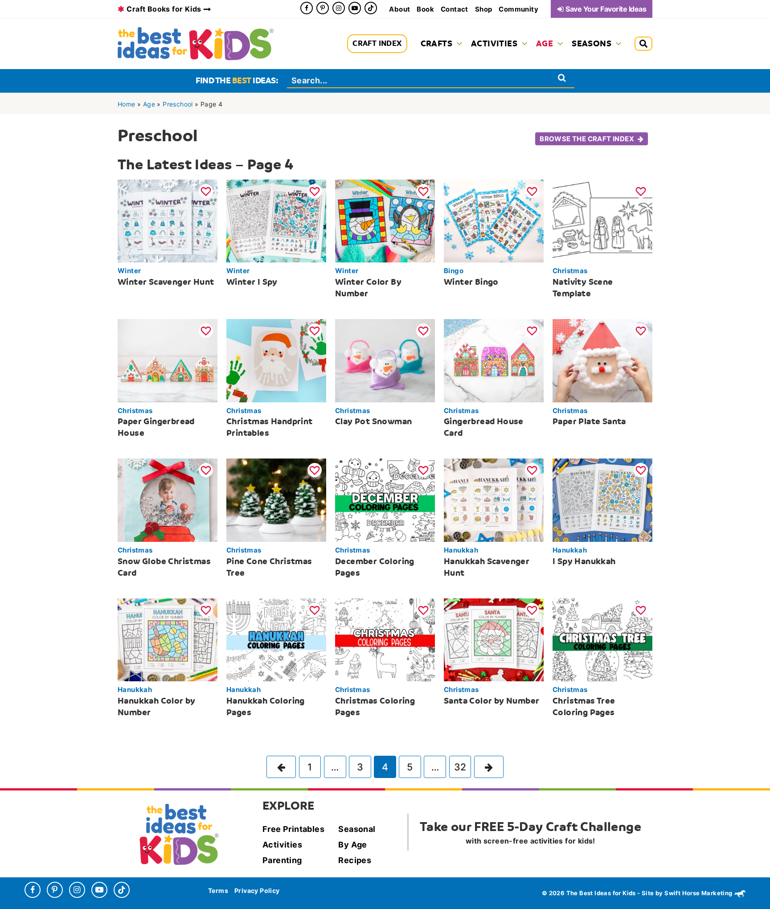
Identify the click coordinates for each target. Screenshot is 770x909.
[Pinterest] (322, 8)
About (399, 9)
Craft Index (376, 43)
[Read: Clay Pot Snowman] (385, 360)
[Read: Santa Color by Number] (494, 639)
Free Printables (293, 829)
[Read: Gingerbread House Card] (494, 360)
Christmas (570, 270)
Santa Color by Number (491, 701)
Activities (282, 844)
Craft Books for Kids (164, 8)
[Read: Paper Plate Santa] (602, 360)
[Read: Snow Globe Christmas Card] (167, 499)
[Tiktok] (371, 8)
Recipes (354, 860)
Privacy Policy (257, 891)
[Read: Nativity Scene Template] (602, 220)
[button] (457, 43)
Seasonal (356, 829)
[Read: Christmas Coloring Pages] (385, 639)
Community (518, 9)
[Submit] (562, 78)
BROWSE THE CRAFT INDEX (587, 139)
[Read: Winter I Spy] (276, 220)
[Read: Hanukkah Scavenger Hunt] (494, 499)
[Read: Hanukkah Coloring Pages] (276, 639)
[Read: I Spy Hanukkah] (602, 499)
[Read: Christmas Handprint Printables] (276, 360)
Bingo (453, 270)
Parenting (282, 860)
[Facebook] (306, 8)
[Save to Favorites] (206, 191)
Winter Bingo (471, 282)
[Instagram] (338, 8)
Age (149, 104)
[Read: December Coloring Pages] (385, 499)
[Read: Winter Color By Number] (385, 220)
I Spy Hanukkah (584, 561)
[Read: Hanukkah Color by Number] (167, 639)
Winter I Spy (252, 282)
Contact (454, 9)
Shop (483, 9)
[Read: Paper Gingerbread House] (167, 360)
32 (460, 767)
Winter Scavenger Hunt (166, 282)
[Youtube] (354, 8)
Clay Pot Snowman (373, 421)
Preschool (178, 104)
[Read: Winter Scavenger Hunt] (167, 220)
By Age (352, 844)
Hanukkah (461, 550)
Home (126, 104)
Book (425, 9)
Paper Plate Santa (589, 421)
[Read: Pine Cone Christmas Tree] (276, 499)
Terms (218, 891)
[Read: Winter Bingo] (494, 220)
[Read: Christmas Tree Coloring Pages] (602, 639)
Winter (129, 270)
